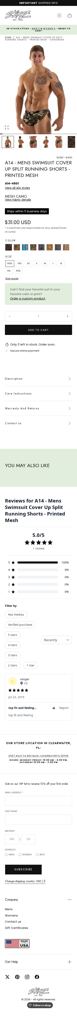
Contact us (13, 423)
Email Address (14, 792)
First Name (11, 811)
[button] (59, 15)
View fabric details (18, 200)
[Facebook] (36, 976)
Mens (12, 854)
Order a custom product (27, 298)
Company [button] (11, 899)
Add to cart (38, 330)
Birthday (10, 831)
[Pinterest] (17, 976)
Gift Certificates (16, 928)
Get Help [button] (11, 961)
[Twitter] (7, 976)
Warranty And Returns (22, 408)
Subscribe (23, 869)
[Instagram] (27, 976)
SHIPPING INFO (48, 3)
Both (42, 854)
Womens (27, 854)
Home (8, 37)
